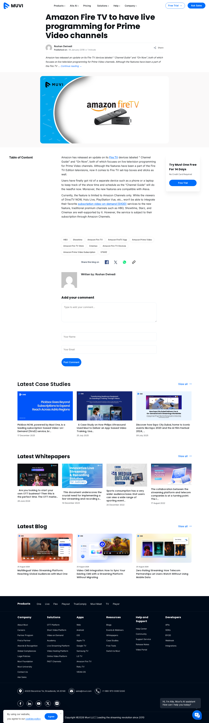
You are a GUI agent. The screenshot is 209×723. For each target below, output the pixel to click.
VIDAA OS (81, 672)
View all (183, 384)
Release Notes (142, 644)
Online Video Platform (57, 656)
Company (130, 5)
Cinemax (93, 246)
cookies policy (33, 718)
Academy (51, 640)
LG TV (79, 656)
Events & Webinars (114, 630)
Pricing (87, 5)
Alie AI (73, 5)
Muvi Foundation (25, 661)
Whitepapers (112, 635)
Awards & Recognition (27, 646)
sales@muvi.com (84, 691)
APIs (167, 625)
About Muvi (22, 625)
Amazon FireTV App (117, 239)
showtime (77, 239)
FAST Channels (54, 661)
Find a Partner (24, 640)
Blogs (108, 625)
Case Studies (112, 640)
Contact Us (22, 672)
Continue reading (71, 66)
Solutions (102, 5)
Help (116, 5)
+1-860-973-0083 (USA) (113, 691)
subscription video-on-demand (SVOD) (102, 203)
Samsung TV (82, 651)
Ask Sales (196, 5)
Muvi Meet (96, 603)
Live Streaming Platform (58, 646)
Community (141, 634)
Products (59, 5)
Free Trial (173, 5)
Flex (55, 603)
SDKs (167, 630)
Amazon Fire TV (95, 239)
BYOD (168, 635)
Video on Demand (55, 635)
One (39, 603)
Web (79, 625)
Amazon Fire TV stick (73, 246)
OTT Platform (53, 625)
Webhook (169, 640)
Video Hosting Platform (57, 651)
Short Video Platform (56, 630)
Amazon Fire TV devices (114, 246)
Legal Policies (23, 656)
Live (47, 603)
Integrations (170, 646)
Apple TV (81, 640)
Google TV (81, 646)
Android (80, 630)
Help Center (141, 628)
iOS (78, 635)
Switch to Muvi (113, 651)
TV (107, 603)
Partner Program (25, 635)
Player (116, 603)
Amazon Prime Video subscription (79, 252)
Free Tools (111, 646)
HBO (65, 239)
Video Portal (141, 649)
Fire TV (113, 157)
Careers (21, 630)
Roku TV (80, 666)
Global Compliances (26, 651)
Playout (66, 603)
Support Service (143, 639)
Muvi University (24, 666)
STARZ (104, 252)
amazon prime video (142, 239)
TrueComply (80, 603)
